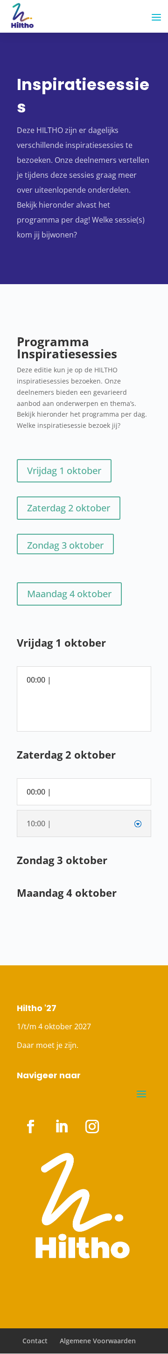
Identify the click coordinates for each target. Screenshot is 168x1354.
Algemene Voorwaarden (98, 1340)
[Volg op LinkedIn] (61, 1126)
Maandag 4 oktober (69, 593)
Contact (35, 1340)
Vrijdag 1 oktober (64, 470)
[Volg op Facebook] (30, 1126)
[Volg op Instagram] (91, 1126)
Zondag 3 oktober (65, 545)
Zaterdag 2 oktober (68, 508)
